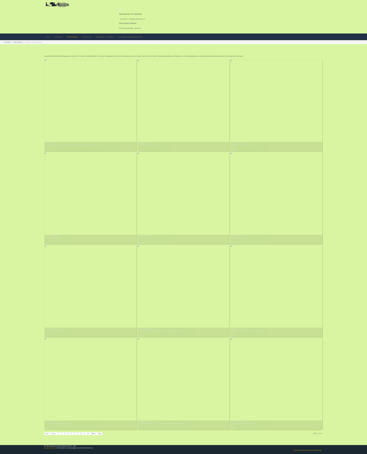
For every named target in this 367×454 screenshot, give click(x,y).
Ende (99, 434)
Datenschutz (306, 450)
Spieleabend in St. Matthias (130, 14)
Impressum (297, 450)
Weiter (93, 434)
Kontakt (314, 450)
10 (88, 434)
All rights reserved (50, 448)
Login (320, 450)
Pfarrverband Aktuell (127, 23)
